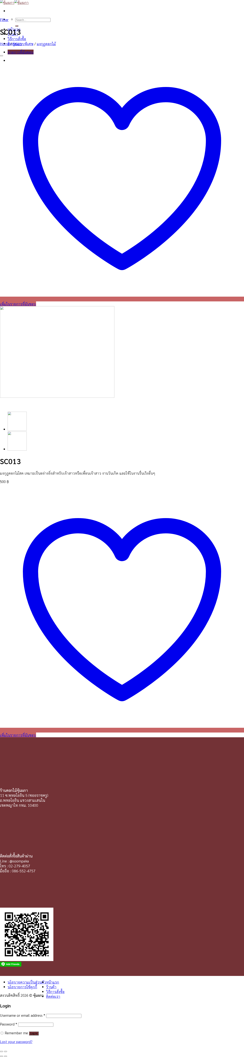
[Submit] (16, 26)
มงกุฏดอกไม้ (46, 43)
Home (5, 43)
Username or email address (22, 1015)
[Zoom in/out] (5, 1051)
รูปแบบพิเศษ (23, 43)
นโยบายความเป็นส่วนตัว (27, 982)
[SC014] (17, 429)
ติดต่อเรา (53, 996)
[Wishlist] (1, 55)
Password (8, 1024)
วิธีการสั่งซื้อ (17, 38)
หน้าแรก (52, 982)
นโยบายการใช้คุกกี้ (22, 986)
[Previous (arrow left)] (1, 1056)
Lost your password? (16, 1041)
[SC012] (17, 449)
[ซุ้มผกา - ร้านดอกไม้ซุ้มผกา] (14, 2)
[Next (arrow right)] (5, 1056)
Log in (33, 1033)
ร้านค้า (51, 986)
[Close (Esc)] (1, 1051)
